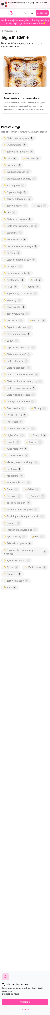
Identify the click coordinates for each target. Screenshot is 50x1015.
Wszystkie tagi (10, 31)
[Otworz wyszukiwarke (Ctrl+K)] (25, 13)
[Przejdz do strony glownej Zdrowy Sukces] (10, 13)
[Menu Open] (3, 13)
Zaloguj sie (42, 13)
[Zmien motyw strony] (32, 13)
